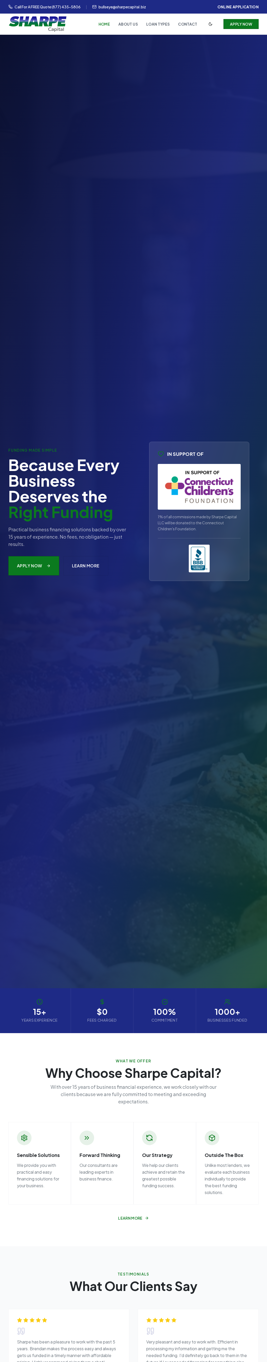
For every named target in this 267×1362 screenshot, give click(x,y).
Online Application (238, 6)
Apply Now (241, 24)
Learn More (86, 565)
